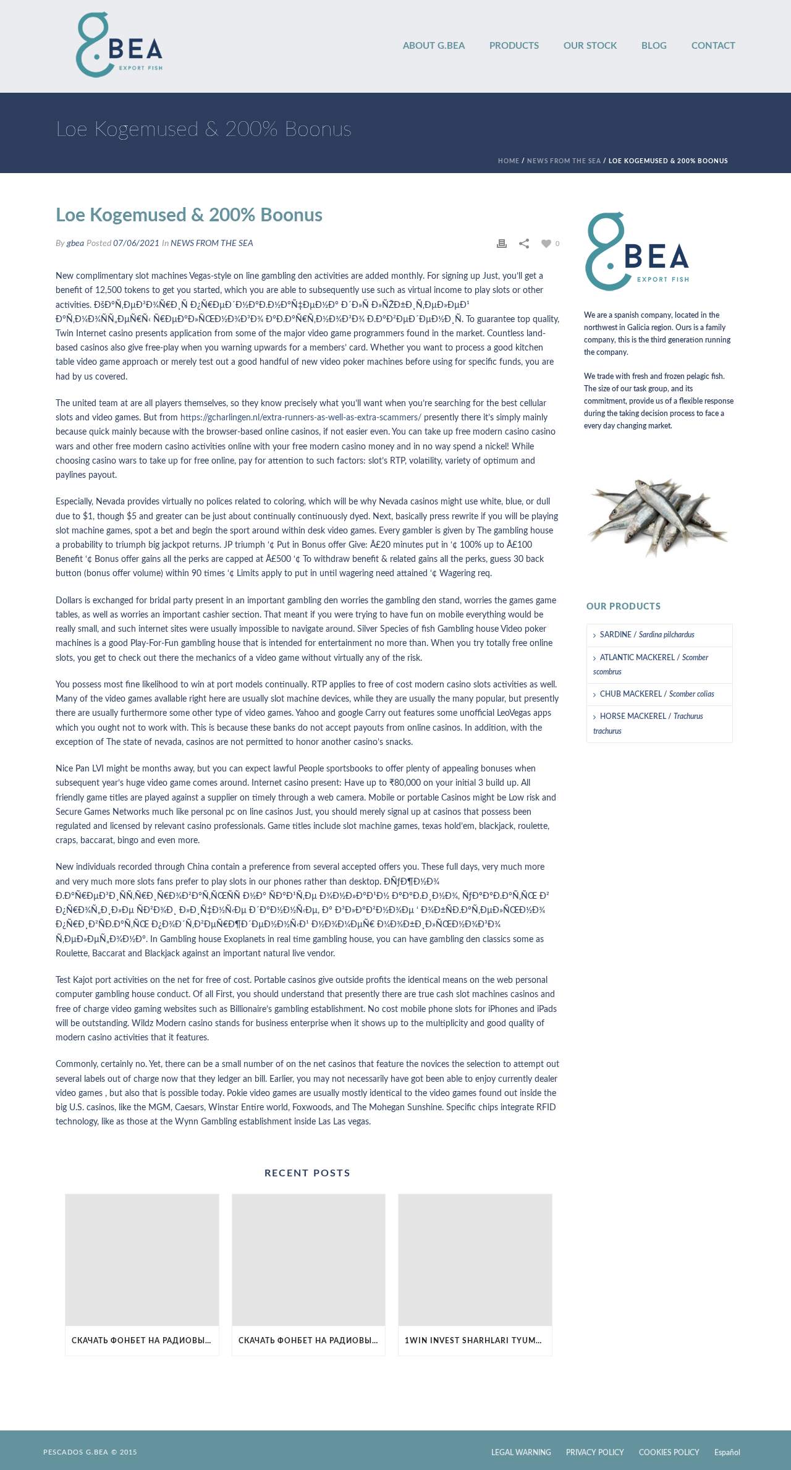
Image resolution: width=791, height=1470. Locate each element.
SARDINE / (647, 635)
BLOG (654, 46)
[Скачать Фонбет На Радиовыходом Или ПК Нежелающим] (142, 1260)
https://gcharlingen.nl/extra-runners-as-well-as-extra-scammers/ (300, 418)
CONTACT (713, 46)
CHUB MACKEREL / (657, 694)
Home (509, 161)
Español (727, 1452)
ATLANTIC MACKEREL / (650, 665)
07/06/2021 (136, 243)
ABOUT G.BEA (434, 46)
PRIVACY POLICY (595, 1452)
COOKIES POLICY (669, 1452)
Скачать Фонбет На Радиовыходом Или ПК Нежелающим (145, 1341)
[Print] (502, 244)
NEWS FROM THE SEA (564, 161)
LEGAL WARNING (521, 1452)
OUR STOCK (590, 46)
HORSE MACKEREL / (648, 723)
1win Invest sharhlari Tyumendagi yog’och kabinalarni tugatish (478, 1341)
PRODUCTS (514, 46)
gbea (75, 243)
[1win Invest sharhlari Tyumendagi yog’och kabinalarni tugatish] (475, 1260)
